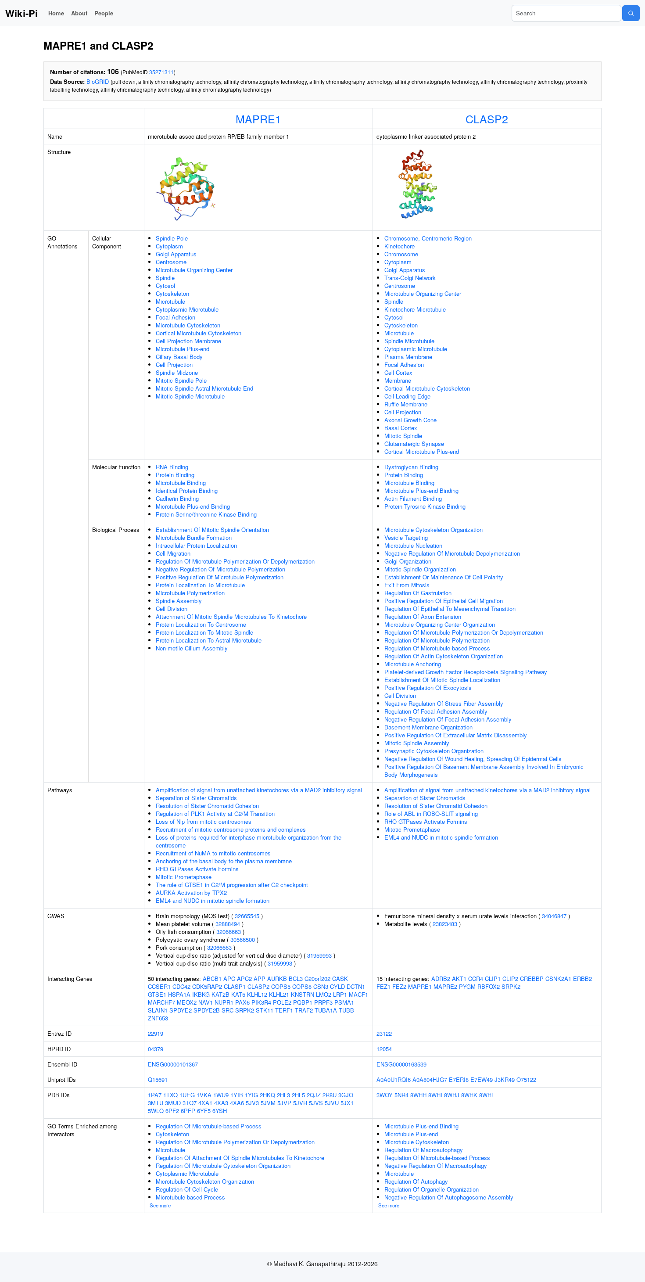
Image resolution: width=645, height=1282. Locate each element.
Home (56, 13)
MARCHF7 (161, 1002)
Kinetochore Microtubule (415, 309)
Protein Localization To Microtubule (200, 585)
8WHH (418, 1095)
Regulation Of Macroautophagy (423, 1150)
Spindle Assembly (179, 600)
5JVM (268, 1103)
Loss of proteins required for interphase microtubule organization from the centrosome (248, 841)
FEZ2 (399, 986)
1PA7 (154, 1095)
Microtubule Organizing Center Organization (439, 624)
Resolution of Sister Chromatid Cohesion (207, 805)
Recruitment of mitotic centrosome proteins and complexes (231, 829)
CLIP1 (493, 978)
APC (229, 978)
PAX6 (242, 1002)
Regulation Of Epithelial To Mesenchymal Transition (450, 608)
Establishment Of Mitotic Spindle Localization (442, 679)
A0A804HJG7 (429, 1079)
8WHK (469, 1095)
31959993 (319, 955)
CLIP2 (510, 978)
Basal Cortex (400, 428)
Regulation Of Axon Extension (422, 616)
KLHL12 (257, 994)
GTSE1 (157, 994)
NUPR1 (224, 1002)
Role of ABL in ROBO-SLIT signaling (431, 813)
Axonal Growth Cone (410, 420)
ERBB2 (582, 978)
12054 (384, 1049)
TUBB (346, 1010)
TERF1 (284, 1010)
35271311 (161, 71)
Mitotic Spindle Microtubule (190, 396)
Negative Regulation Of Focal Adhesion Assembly (448, 719)
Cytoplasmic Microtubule (187, 309)
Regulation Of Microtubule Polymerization (437, 640)
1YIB (236, 1095)
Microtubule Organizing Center (194, 270)
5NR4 (401, 1095)
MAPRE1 (258, 118)
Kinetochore (399, 246)
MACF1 (358, 994)
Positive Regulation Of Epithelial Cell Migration (443, 600)
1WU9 (221, 1095)
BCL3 (296, 978)
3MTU (155, 1103)
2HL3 (283, 1095)
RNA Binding (172, 467)
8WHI (435, 1095)
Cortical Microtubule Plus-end (421, 451)
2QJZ (314, 1095)
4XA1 (205, 1103)
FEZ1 (383, 986)
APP (259, 978)
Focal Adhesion (175, 317)
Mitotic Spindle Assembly (416, 743)
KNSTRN (302, 994)
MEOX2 (187, 1002)
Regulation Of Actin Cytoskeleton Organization (443, 656)
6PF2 (172, 1110)
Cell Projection (174, 364)
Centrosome (171, 262)
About (79, 13)
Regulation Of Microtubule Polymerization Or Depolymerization (235, 561)
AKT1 (459, 978)
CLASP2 (487, 118)
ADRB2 (440, 978)
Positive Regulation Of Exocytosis (428, 687)
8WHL (486, 1095)
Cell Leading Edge (407, 396)
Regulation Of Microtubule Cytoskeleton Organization (223, 1165)
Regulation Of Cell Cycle (187, 1189)
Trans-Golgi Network (410, 277)
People (103, 13)
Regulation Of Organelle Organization (431, 1189)
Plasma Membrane (408, 356)
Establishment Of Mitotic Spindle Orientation (212, 529)
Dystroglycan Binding (411, 467)
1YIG (251, 1095)
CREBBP (532, 978)
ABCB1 (212, 978)
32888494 (227, 923)
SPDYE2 (180, 1010)
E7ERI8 (459, 1079)
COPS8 (302, 986)
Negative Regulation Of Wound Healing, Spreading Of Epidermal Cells (473, 758)
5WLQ (156, 1110)
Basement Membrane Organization (428, 727)
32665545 (247, 916)
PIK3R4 (261, 1002)
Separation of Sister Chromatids (196, 798)
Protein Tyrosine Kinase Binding (425, 506)
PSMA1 (344, 1002)
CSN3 (320, 986)
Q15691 (158, 1079)
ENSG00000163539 (401, 1064)
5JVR (300, 1103)
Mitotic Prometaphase (183, 877)
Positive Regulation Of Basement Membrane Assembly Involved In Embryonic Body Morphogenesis (484, 770)
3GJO (345, 1095)
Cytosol (165, 285)
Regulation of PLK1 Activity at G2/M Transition (215, 813)
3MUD (173, 1103)
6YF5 (204, 1110)
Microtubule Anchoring (412, 664)
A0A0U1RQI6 (393, 1079)
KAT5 (238, 994)
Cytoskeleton (172, 293)
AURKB (277, 978)
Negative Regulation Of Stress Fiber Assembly (443, 703)
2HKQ (267, 1095)
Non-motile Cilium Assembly (192, 648)
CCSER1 (159, 986)
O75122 (526, 1079)
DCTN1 (356, 986)
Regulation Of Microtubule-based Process (437, 648)
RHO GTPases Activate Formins (197, 869)
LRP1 (340, 994)
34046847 (554, 916)
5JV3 (252, 1103)
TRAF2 (304, 1010)
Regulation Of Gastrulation (418, 593)
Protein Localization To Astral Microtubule (209, 640)
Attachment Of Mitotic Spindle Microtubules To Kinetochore (231, 616)
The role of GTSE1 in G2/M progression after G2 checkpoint (232, 884)
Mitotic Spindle (403, 435)
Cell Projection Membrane (188, 341)
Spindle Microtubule (409, 341)
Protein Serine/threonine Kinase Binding (206, 514)
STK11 (264, 1010)
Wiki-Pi (21, 13)
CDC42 (181, 986)
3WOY (384, 1095)
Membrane (397, 380)
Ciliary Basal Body (179, 356)
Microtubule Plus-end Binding (193, 506)
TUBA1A (326, 1010)
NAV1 (205, 1002)
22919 (155, 1033)
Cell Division (171, 608)
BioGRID (97, 81)
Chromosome (401, 254)
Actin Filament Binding (413, 498)
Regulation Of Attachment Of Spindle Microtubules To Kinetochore (240, 1157)
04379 (155, 1049)
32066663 (228, 931)
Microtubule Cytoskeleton (188, 325)
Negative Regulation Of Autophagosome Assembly (448, 1197)
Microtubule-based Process (190, 1197)
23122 (384, 1033)
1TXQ (170, 1095)
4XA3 (221, 1103)
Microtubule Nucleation (413, 545)
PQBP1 (302, 1002)
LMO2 (323, 994)
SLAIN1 (158, 1010)
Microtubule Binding (181, 482)
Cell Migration (173, 553)
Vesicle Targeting (406, 537)
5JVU (332, 1103)
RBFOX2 (488, 986)
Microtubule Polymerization (190, 593)
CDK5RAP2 (207, 986)
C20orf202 (317, 978)
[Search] (631, 13)
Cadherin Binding (177, 498)
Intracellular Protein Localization (196, 545)
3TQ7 (190, 1103)
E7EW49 (481, 1079)
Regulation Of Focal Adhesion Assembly (435, 711)
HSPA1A (179, 994)
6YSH (219, 1110)
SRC (227, 1010)
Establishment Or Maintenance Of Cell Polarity (443, 577)
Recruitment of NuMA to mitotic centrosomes (213, 853)
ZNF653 (158, 1018)
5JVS (316, 1103)
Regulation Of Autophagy (416, 1181)
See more (160, 1205)
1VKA (204, 1095)
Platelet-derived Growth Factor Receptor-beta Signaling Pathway (465, 672)
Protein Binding (175, 474)
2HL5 (298, 1095)
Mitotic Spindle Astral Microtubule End (204, 388)
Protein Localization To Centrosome (201, 624)
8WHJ (451, 1095)
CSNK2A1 (558, 978)
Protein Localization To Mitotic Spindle (204, 632)
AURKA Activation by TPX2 (191, 892)
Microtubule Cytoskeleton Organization (433, 529)
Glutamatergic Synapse (414, 443)
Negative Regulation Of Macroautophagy (435, 1165)
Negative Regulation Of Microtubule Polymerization (220, 569)
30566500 (242, 939)
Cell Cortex (398, 372)
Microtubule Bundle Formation (194, 537)
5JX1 (347, 1103)
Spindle (165, 277)
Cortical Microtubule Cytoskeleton (198, 333)
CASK (340, 978)
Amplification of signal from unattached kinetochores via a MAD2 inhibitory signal (259, 790)
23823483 (445, 923)
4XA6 (237, 1103)
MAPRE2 (445, 986)
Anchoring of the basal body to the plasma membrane (224, 861)
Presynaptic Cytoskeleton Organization (434, 751)
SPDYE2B (207, 1010)
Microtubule (170, 301)
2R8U (329, 1095)
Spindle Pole (172, 238)
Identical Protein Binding (187, 490)
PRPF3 (323, 1002)
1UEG (187, 1095)
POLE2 (282, 1002)
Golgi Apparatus (176, 254)
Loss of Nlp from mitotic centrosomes (203, 821)
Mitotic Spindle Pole (181, 380)
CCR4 (475, 978)
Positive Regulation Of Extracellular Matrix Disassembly (455, 735)
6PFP (188, 1110)
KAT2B (220, 994)
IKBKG (201, 994)
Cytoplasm (169, 246)
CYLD (337, 986)
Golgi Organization (407, 561)
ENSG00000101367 (173, 1064)
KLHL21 (279, 994)
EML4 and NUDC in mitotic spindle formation (212, 900)
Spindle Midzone (177, 372)
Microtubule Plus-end (182, 349)
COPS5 (280, 986)
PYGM (467, 986)
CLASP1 (235, 986)
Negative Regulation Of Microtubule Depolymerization (452, 553)
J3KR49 (504, 1079)
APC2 (244, 978)
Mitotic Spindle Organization (420, 569)
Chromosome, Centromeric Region (428, 238)
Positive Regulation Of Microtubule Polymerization (219, 577)
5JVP (284, 1103)
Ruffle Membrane (405, 404)
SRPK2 (244, 1010)
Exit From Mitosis (407, 585)
